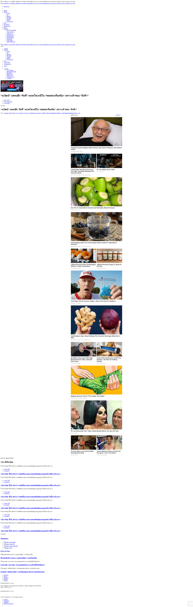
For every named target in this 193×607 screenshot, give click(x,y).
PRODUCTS (10, 74)
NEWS (5, 12)
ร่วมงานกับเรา (10, 32)
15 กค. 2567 (7, 100)
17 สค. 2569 (7, 469)
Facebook (6, 575)
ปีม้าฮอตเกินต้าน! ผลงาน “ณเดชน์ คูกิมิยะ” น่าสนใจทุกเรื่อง (19, 558)
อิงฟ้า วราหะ (77, 113)
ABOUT (6, 599)
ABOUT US (10, 33)
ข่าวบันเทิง (31, 113)
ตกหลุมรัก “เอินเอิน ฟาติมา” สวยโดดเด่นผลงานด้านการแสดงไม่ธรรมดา (23, 572)
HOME (5, 10)
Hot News (9, 101)
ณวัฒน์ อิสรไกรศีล (54, 113)
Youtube (6, 579)
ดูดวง (5, 66)
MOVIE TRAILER (11, 30)
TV (7, 14)
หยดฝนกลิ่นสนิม (69, 113)
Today (14, 113)
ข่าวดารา (26, 113)
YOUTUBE (10, 40)
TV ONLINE (10, 70)
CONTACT (6, 601)
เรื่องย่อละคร (7, 26)
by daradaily (6, 470)
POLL (5, 27)
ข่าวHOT (21, 113)
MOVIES (9, 17)
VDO (5, 23)
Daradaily (6, 113)
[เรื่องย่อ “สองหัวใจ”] (9, 544)
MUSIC (8, 16)
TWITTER (9, 39)
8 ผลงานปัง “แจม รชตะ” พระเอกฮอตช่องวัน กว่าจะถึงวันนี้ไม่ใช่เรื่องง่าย (23, 565)
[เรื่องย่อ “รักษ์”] (8, 548)
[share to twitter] (2, 105)
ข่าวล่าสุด (37, 113)
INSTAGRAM (10, 37)
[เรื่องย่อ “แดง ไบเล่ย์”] (10, 542)
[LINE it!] (4, 105)
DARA (8, 13)
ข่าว (17, 113)
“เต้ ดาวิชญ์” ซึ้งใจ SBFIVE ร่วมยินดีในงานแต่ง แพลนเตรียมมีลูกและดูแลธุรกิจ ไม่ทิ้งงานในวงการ (30, 474)
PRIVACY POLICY (9, 603)
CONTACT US (10, 35)
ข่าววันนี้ (42, 113)
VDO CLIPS (10, 21)
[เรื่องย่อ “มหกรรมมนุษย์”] (11, 546)
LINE (6, 580)
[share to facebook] (1, 105)
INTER (8, 20)
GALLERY (6, 24)
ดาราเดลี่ (62, 113)
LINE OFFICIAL (11, 41)
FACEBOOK (10, 36)
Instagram (6, 577)
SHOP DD (9, 73)
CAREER (9, 78)
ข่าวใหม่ (47, 113)
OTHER (6, 29)
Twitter (5, 576)
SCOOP (9, 19)
